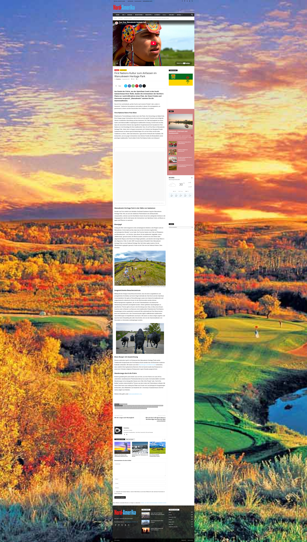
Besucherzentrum (146, 405)
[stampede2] (140, 338)
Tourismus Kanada (173, 526)
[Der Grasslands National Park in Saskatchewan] (173, 167)
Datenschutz (190, 540)
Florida (170, 514)
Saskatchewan (128, 18)
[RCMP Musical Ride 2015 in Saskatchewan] (173, 144)
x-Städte (157, 15)
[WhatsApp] (133, 86)
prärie (146, 407)
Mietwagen (130, 1)
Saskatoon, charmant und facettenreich (178, 132)
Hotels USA (171, 522)
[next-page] (165, 439)
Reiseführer (139, 15)
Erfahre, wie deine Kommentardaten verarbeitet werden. (154, 502)
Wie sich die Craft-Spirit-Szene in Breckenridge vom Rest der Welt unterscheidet (155, 419)
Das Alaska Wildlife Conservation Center (155, 455)
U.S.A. (164, 15)
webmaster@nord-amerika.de (131, 522)
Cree (116, 407)
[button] (192, 15)
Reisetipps (148, 15)
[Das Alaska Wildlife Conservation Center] (158, 448)
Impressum (183, 540)
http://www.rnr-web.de (128, 430)
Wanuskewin (123, 404)
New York (171, 524)
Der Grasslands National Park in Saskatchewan (185, 165)
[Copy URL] (147, 86)
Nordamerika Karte (147, 1)
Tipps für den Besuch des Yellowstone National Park (121, 455)
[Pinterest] (185, 1)
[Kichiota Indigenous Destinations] (173, 152)
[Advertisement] (140, 143)
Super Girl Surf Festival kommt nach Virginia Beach (157, 513)
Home (117, 15)
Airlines (171, 15)
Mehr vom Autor (130, 439)
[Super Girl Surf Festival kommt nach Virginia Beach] (146, 515)
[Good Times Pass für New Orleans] (146, 523)
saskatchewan (153, 407)
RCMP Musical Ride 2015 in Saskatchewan (184, 142)
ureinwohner (118, 408)
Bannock (137, 405)
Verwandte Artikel (120, 439)
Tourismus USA (172, 517)
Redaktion (118, 79)
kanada (129, 407)
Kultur (135, 407)
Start (115, 18)
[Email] (144, 86)
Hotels (179, 15)
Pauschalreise (137, 1)
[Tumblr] (190, 1)
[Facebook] (182, 1)
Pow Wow (140, 407)
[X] (192, 1)
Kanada (129, 15)
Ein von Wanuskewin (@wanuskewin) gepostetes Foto (132, 203)
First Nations (122, 407)
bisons (161, 405)
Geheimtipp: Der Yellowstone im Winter (140, 455)
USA (123, 15)
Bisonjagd (155, 405)
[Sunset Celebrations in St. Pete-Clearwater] (146, 531)
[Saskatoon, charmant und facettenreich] (181, 121)
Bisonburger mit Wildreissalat (147, 364)
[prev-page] (163, 439)
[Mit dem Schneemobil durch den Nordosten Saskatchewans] (173, 160)
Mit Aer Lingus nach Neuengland (124, 417)
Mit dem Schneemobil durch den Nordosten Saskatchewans (185, 159)
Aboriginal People (129, 405)
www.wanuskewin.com (135, 394)
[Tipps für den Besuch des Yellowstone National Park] (122, 448)
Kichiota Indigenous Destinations (183, 150)
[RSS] (187, 1)
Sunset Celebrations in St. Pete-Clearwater (157, 529)
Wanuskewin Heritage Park (139, 408)
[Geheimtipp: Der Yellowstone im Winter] (140, 448)
